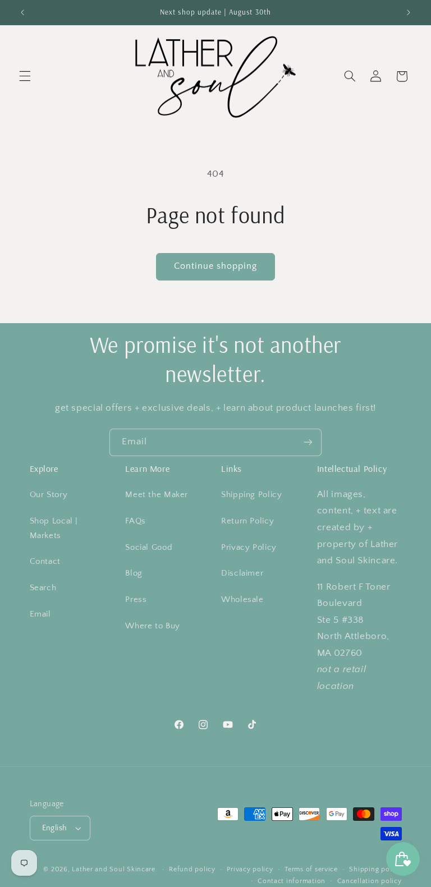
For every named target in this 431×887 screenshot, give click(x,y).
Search (43, 587)
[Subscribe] (308, 442)
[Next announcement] (408, 12)
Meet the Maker (156, 494)
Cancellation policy (369, 881)
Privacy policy (250, 869)
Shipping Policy (251, 494)
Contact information (291, 881)
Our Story (49, 494)
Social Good (148, 547)
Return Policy (247, 521)
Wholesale (242, 599)
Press (135, 599)
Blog (134, 573)
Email (40, 614)
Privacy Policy (249, 547)
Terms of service (311, 869)
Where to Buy (152, 626)
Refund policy (192, 869)
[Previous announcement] (22, 12)
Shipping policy (375, 869)
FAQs (135, 521)
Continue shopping (216, 266)
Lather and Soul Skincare (113, 869)
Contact (45, 561)
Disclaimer (242, 573)
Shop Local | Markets (54, 528)
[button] (25, 76)
